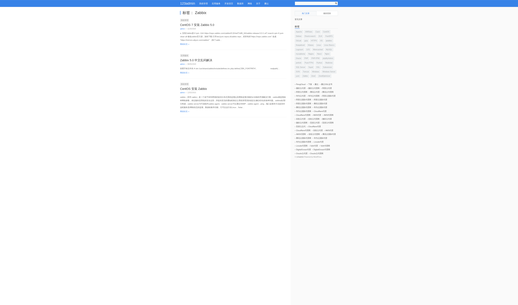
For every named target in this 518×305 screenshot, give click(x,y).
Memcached (318, 50)
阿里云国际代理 (328, 96)
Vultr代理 (314, 146)
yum (297, 76)
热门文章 (305, 13)
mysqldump (300, 54)
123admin (187, 3)
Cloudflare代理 (320, 111)
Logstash (299, 50)
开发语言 (228, 3)
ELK (320, 36)
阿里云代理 (327, 88)
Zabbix (305, 76)
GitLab (298, 41)
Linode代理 (318, 142)
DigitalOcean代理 (303, 149)
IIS (321, 41)
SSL (318, 67)
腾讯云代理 (315, 92)
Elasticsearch (310, 36)
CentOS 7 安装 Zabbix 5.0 (197, 25)
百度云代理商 (328, 123)
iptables (329, 41)
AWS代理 (317, 115)
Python (319, 63)
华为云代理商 (314, 96)
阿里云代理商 (301, 92)
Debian (298, 36)
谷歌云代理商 (314, 119)
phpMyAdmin (328, 58)
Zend (313, 76)
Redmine (329, 63)
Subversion (327, 67)
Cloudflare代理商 (303, 115)
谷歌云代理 (301, 119)
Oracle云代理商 (316, 153)
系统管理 (203, 3)
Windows (315, 72)
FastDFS (329, 36)
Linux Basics (329, 45)
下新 (310, 84)
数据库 (240, 3)
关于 (258, 3)
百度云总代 (301, 126)
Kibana (310, 45)
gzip (306, 41)
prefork (298, 63)
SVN (298, 72)
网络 (250, 3)
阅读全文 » (184, 44)
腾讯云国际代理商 (303, 107)
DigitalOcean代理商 (321, 149)
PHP (306, 58)
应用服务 (216, 3)
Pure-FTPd (309, 63)
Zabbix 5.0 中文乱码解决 (196, 60)
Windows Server (329, 72)
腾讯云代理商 (328, 92)
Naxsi (319, 54)
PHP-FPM (315, 58)
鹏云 (266, 3)
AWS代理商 (328, 115)
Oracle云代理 (301, 153)
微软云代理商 (314, 88)
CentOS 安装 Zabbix (193, 88)
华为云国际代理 (320, 107)
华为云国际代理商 (303, 111)
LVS (308, 50)
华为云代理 (301, 96)
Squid (311, 67)
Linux (319, 45)
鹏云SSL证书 (326, 84)
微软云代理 (301, 88)
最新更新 (327, 13)
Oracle (298, 58)
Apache (299, 32)
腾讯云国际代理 (320, 103)
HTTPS (314, 41)
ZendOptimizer (324, 76)
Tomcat (306, 72)
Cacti (318, 32)
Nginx (327, 54)
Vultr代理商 (325, 146)
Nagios (311, 54)
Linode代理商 (302, 146)
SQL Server (300, 67)
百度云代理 (315, 123)
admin (182, 29)
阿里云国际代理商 (303, 100)
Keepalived (300, 45)
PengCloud (301, 84)
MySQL (329, 50)
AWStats (308, 32)
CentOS (326, 32)
